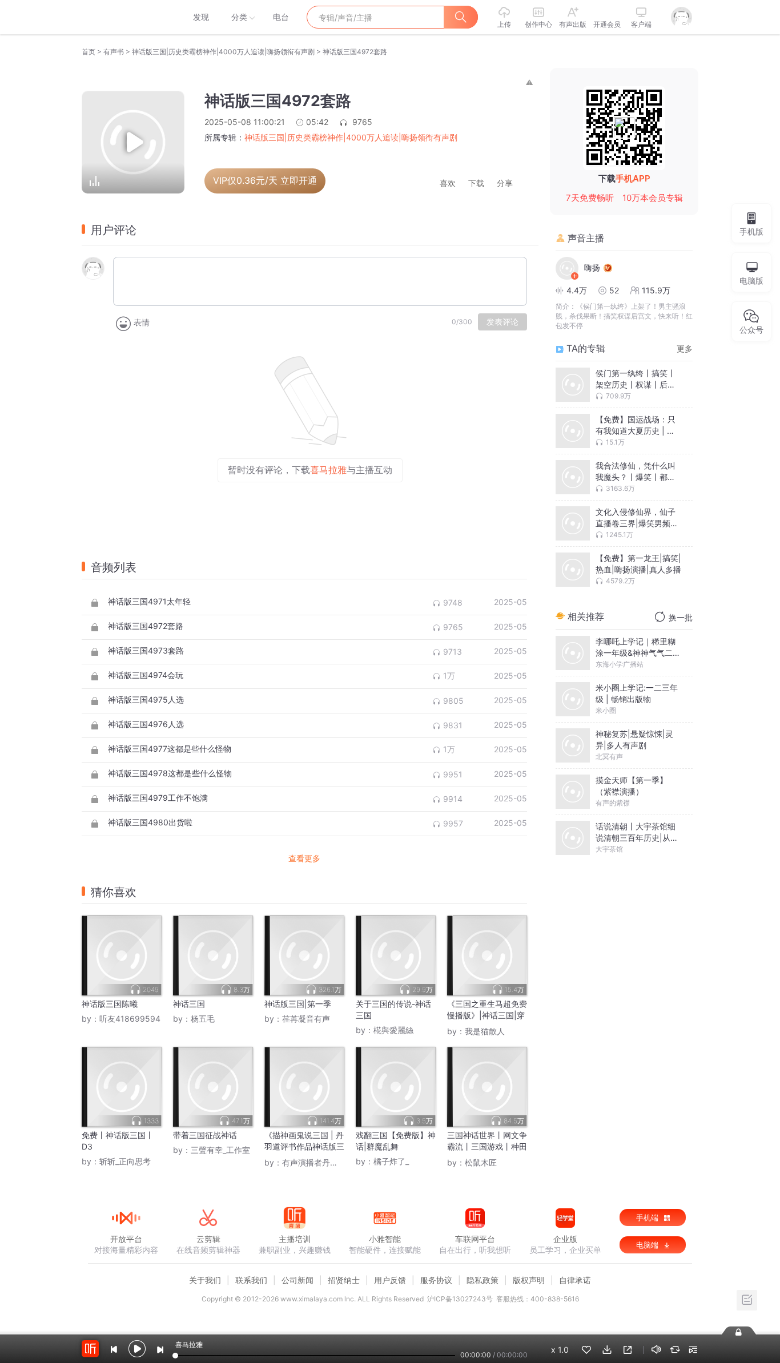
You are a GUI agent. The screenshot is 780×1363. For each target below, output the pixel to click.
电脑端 (648, 1244)
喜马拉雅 (126, 17)
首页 (88, 51)
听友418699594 (129, 1018)
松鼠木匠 (481, 1162)
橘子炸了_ (391, 1161)
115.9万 (656, 290)
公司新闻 (297, 1280)
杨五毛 (203, 1018)
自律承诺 (575, 1280)
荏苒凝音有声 (306, 1018)
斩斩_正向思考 (125, 1161)
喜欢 (448, 183)
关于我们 (205, 1280)
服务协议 (436, 1280)
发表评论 (502, 321)
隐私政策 (482, 1280)
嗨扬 (592, 267)
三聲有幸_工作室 (220, 1150)
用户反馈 (390, 1280)
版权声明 (529, 1280)
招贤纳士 (344, 1280)
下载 (476, 183)
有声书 (113, 51)
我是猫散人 (485, 1031)
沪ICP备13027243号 (460, 1299)
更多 (685, 348)
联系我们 (251, 1280)
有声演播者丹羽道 (314, 1162)
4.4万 (576, 290)
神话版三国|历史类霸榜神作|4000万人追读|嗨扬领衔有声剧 (223, 51)
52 (614, 290)
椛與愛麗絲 (393, 1030)
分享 (505, 183)
